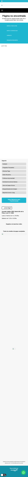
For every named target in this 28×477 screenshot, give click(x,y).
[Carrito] (26, 10)
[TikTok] (18, 227)
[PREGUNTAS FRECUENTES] (4, 40)
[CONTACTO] (4, 35)
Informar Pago (6, 171)
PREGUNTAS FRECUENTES (12, 40)
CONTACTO (9, 35)
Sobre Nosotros (7, 174)
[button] (2, 10)
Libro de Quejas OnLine (9, 185)
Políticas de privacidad (8, 178)
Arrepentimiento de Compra (10, 189)
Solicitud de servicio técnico (10, 182)
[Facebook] (10, 227)
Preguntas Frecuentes (8, 167)
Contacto (5, 164)
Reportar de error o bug (9, 192)
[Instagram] (14, 227)
